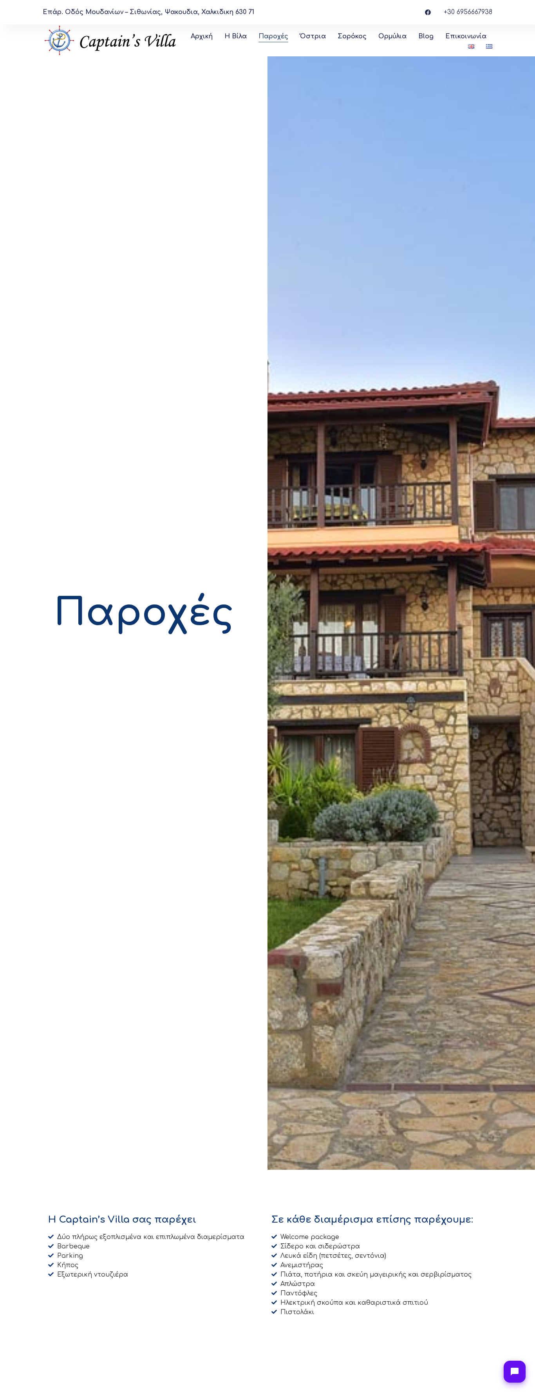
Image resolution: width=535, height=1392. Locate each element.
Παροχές (273, 36)
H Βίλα (235, 36)
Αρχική (202, 36)
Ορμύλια (392, 36)
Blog (426, 36)
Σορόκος (352, 36)
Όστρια (313, 36)
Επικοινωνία (465, 36)
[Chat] (515, 1372)
